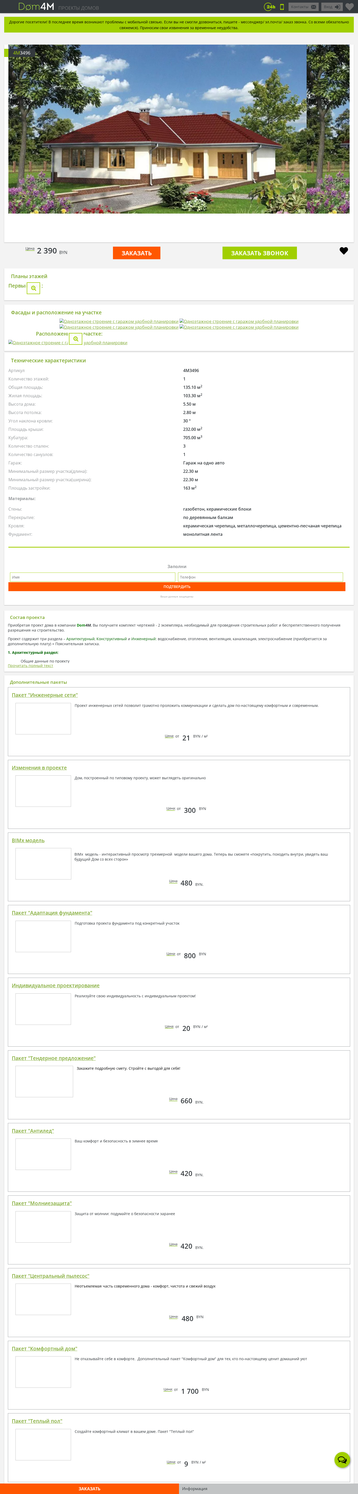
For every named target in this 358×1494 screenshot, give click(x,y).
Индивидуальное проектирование (56, 1204)
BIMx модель (28, 1059)
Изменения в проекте (39, 987)
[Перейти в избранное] (349, 5)
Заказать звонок (259, 253)
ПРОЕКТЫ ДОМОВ (78, 8)
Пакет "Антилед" (33, 1350)
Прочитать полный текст (30, 884)
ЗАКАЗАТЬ (137, 253)
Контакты (299, 6)
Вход (328, 6)
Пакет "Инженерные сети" (45, 914)
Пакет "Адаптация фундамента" (52, 1132)
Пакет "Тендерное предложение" (54, 1277)
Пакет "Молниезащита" (42, 1422)
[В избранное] (344, 251)
